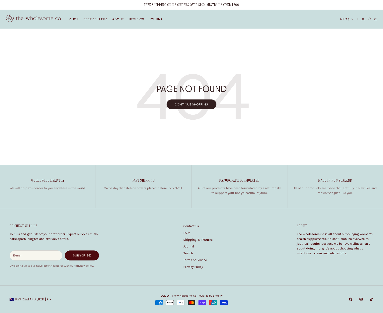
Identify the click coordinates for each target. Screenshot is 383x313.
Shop (74, 19)
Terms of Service (195, 260)
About (118, 19)
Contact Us (191, 226)
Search (188, 253)
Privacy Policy (193, 267)
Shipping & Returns (198, 239)
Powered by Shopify (210, 295)
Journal (157, 19)
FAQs (186, 233)
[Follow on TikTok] (371, 299)
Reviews (136, 19)
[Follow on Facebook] (351, 299)
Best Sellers (95, 19)
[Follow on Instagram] (361, 299)
